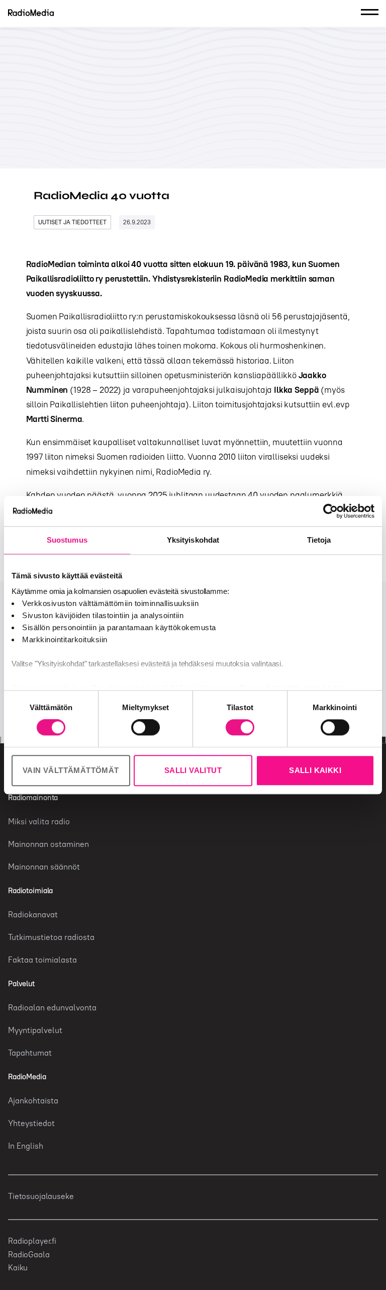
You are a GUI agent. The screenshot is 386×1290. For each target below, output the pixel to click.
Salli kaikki (315, 770)
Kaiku (18, 1267)
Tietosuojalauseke (40, 1196)
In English (25, 1146)
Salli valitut (193, 770)
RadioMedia (27, 1076)
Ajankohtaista (33, 1100)
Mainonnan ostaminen (48, 844)
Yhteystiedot (31, 1123)
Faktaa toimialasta (42, 960)
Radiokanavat (33, 914)
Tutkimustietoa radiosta (51, 937)
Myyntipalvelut (35, 1030)
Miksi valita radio (39, 821)
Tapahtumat (30, 1053)
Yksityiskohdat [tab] (193, 540)
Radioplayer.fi (32, 1241)
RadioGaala (29, 1254)
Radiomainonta (33, 797)
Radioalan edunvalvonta (52, 1007)
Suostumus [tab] (67, 540)
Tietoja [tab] (319, 540)
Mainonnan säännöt (44, 867)
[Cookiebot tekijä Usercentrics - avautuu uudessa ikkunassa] (330, 511)
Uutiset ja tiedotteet (72, 222)
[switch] (145, 728)
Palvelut (21, 983)
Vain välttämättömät (71, 770)
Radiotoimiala (30, 890)
